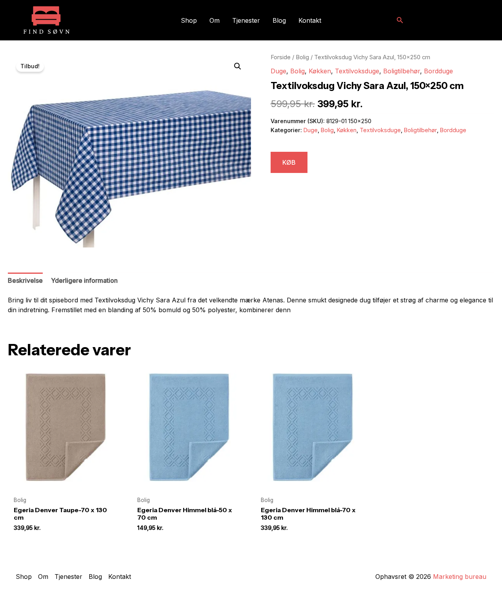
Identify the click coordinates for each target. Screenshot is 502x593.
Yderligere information (84, 280)
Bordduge (438, 71)
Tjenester (246, 20)
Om (214, 20)
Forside (281, 57)
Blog (279, 20)
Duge (278, 71)
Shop (189, 20)
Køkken (320, 71)
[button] (400, 20)
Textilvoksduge (357, 71)
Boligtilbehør (401, 71)
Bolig (302, 57)
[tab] (25, 281)
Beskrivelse (25, 280)
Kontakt (309, 20)
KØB (289, 162)
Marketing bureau (459, 576)
